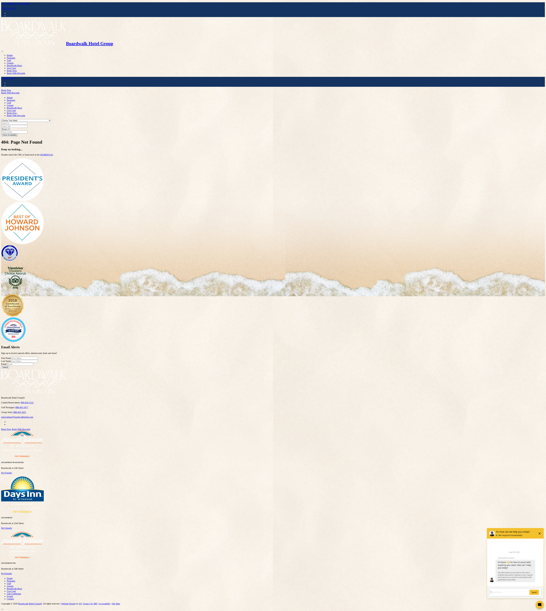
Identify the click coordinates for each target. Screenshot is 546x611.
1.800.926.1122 (8, 8)
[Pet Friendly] (22, 456)
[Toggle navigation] (2, 51)
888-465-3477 (21, 407)
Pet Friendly (6, 473)
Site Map (116, 603)
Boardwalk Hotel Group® (30, 603)
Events (19, 3)
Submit (5, 367)
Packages (11, 58)
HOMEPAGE (46, 155)
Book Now (12, 70)
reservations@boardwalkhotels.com (17, 417)
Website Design (68, 603)
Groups (10, 63)
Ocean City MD (90, 603)
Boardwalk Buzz (14, 65)
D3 (80, 603)
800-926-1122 (27, 402)
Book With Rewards (16, 73)
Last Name (6, 361)
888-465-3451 (19, 412)
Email (3, 364)
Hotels (10, 55)
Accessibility (104, 603)
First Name (6, 358)
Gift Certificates (8, 3)
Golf (9, 60)
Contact (26, 3)
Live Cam (11, 68)
